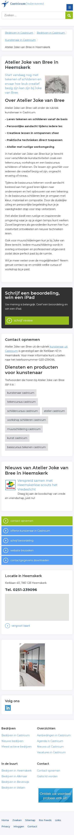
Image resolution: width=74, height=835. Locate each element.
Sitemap (30, 820)
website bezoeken (22, 550)
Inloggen (18, 826)
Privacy (5, 826)
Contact (32, 826)
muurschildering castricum (24, 429)
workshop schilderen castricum (26, 420)
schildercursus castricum (22, 411)
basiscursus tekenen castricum (26, 447)
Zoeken (17, 820)
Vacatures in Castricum (51, 752)
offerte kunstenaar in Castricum (30, 530)
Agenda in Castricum (50, 741)
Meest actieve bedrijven (16, 746)
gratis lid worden (55, 795)
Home (5, 820)
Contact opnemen (48, 770)
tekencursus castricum (21, 401)
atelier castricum (54, 411)
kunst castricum (17, 438)
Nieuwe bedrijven (12, 741)
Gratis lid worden (47, 776)
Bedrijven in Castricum (27, 4)
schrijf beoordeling (21, 540)
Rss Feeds (45, 820)
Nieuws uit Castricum (50, 746)
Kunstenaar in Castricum (20, 40)
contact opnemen (21, 520)
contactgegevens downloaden (29, 560)
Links (58, 820)
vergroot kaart (20, 625)
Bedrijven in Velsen (13, 787)
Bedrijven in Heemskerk (16, 770)
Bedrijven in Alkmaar (14, 776)
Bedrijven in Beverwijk (15, 782)
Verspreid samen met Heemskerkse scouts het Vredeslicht (37, 485)
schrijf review (23, 320)
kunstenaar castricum (20, 392)
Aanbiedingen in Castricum (54, 735)
